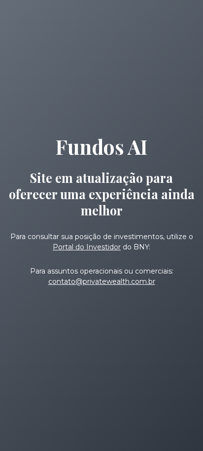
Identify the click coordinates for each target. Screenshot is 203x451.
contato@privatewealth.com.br (101, 281)
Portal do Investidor (87, 247)
